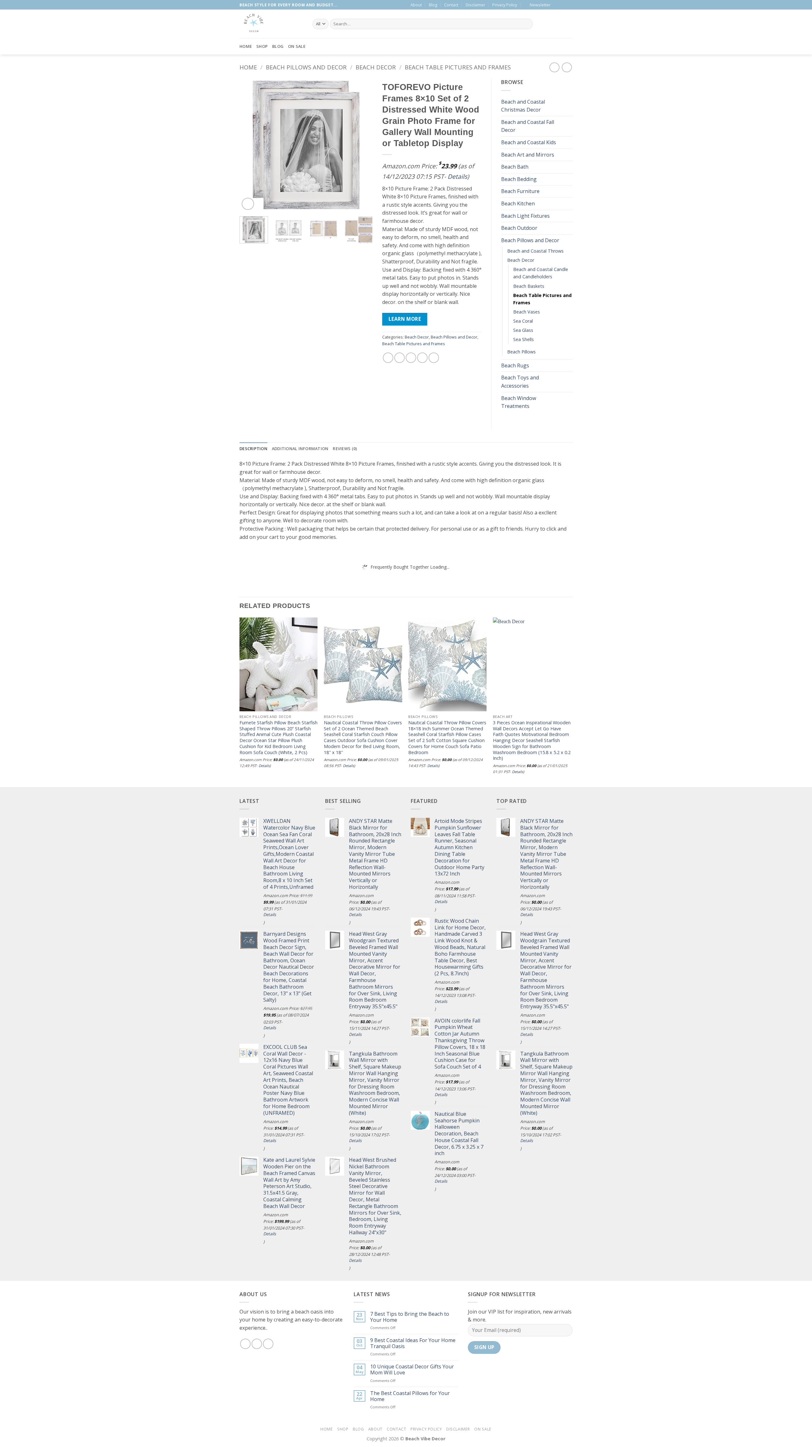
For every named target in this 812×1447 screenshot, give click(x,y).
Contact (451, 5)
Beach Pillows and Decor (306, 67)
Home (245, 46)
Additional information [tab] (300, 448)
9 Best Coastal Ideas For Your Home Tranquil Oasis (412, 1343)
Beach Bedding (519, 179)
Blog (433, 5)
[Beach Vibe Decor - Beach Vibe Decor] (271, 24)
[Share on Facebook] (388, 357)
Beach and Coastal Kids (528, 142)
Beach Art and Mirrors (527, 154)
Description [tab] (253, 448)
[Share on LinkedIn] (434, 357)
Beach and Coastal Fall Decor (527, 126)
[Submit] (527, 24)
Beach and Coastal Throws (535, 251)
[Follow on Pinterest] (569, 5)
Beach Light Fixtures (525, 215)
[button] (537, 5)
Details (457, 176)
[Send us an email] (563, 5)
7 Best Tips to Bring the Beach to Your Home (409, 1317)
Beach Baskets (528, 286)
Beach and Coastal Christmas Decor (523, 105)
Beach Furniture (520, 191)
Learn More (405, 318)
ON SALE (296, 46)
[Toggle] (569, 106)
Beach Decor (376, 67)
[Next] (362, 145)
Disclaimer (475, 5)
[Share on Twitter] (399, 357)
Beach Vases (526, 312)
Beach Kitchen (518, 203)
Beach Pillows (521, 352)
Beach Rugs (515, 365)
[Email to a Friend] (411, 357)
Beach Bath (514, 166)
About (416, 5)
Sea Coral (523, 321)
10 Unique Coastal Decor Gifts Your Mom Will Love (412, 1370)
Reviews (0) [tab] (345, 448)
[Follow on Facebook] (557, 5)
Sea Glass (523, 330)
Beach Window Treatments (518, 402)
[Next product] (554, 67)
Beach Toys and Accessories (520, 381)
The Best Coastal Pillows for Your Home (410, 1396)
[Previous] (250, 145)
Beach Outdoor (519, 227)
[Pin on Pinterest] (422, 357)
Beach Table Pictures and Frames (458, 67)
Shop (262, 46)
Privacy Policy (504, 5)
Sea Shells (523, 339)
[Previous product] (567, 67)
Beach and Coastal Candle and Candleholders (540, 273)
